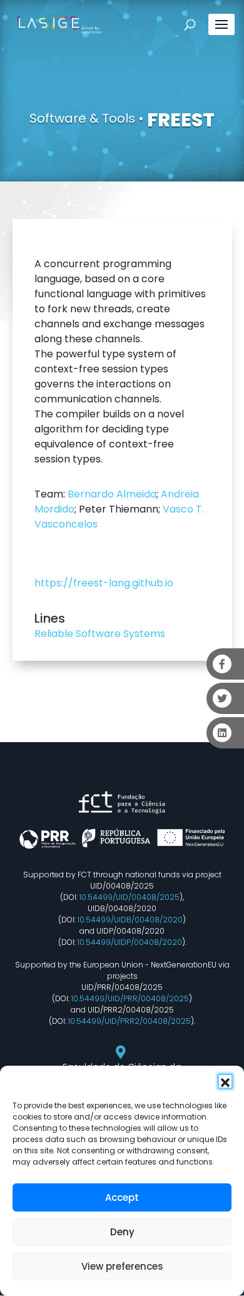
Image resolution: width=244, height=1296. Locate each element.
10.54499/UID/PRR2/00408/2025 (129, 1021)
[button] (225, 1081)
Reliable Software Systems (99, 633)
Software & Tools (82, 118)
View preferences (122, 1266)
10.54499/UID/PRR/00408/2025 (130, 998)
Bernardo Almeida (112, 494)
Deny (122, 1231)
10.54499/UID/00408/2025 (129, 897)
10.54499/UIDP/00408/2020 (130, 942)
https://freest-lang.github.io (103, 583)
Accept (122, 1197)
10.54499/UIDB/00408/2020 (130, 919)
